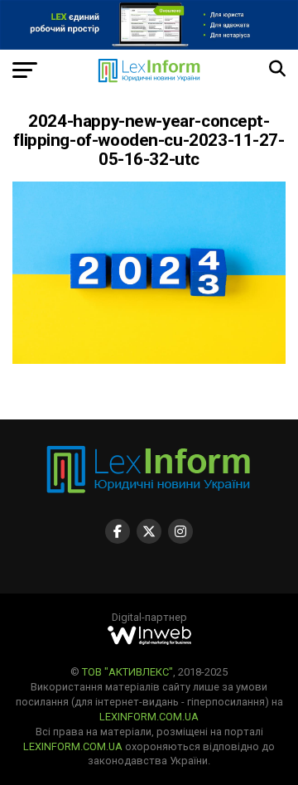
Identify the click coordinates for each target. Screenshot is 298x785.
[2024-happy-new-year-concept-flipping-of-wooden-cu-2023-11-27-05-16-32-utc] (149, 359)
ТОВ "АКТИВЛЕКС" (127, 672)
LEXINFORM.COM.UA (149, 716)
